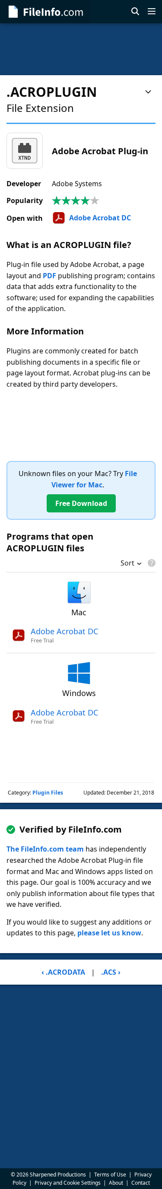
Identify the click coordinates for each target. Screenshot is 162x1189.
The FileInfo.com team (45, 849)
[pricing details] (151, 563)
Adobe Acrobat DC (100, 218)
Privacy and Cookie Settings (68, 1182)
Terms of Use (110, 1174)
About (116, 1182)
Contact (140, 1182)
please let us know (109, 933)
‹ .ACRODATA (63, 972)
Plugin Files (47, 792)
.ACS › (111, 972)
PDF (49, 275)
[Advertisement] (81, 49)
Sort (127, 564)
